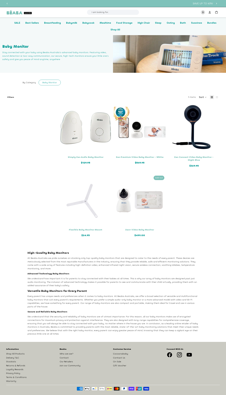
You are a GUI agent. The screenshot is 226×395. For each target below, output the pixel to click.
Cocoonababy (120, 353)
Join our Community (70, 365)
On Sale (117, 361)
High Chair (144, 22)
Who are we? (66, 353)
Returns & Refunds (15, 365)
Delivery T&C (12, 357)
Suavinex (196, 22)
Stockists (11, 361)
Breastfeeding (52, 22)
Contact (64, 357)
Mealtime (105, 22)
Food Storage (124, 22)
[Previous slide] (7, 3)
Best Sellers (32, 22)
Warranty (11, 381)
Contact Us (119, 357)
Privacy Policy (13, 373)
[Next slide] (216, 3)
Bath (183, 22)
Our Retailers (66, 361)
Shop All (115, 29)
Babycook (88, 22)
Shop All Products (15, 353)
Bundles (211, 22)
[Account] (209, 12)
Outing (171, 22)
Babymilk (71, 22)
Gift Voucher (119, 365)
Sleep (158, 22)
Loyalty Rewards (14, 369)
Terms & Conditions (16, 377)
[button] (203, 97)
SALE (17, 22)
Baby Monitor (49, 82)
